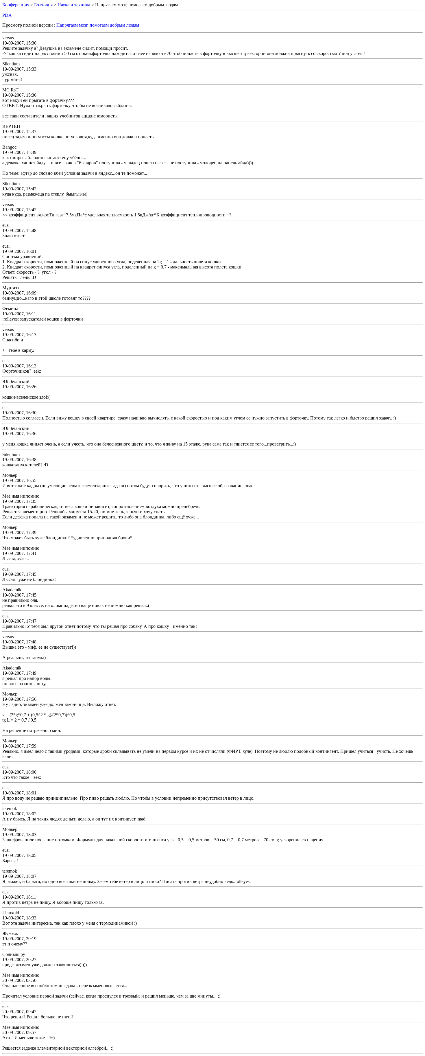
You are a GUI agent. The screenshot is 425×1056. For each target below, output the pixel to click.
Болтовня (43, 4)
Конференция (15, 4)
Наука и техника (74, 4)
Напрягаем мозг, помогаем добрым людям (97, 25)
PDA (7, 15)
